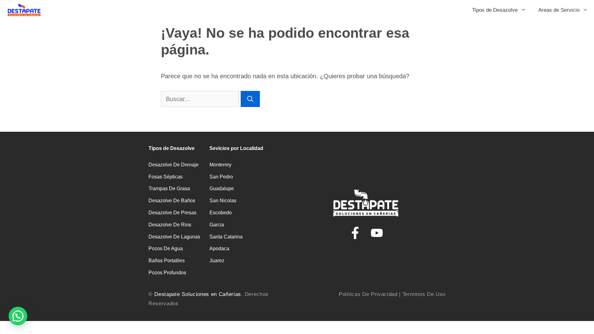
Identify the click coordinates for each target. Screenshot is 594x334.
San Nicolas (222, 200)
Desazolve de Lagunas (174, 236)
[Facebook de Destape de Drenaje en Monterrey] (355, 233)
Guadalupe (221, 188)
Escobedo (220, 212)
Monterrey (220, 164)
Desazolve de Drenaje (173, 164)
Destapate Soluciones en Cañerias (197, 294)
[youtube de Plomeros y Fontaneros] (377, 233)
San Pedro (221, 176)
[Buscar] (250, 99)
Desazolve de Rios (169, 224)
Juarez (216, 260)
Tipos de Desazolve (495, 10)
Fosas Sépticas (165, 176)
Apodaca (219, 248)
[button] (18, 316)
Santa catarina (226, 236)
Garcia (216, 224)
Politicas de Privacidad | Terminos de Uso (392, 294)
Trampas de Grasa (169, 188)
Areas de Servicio (558, 10)
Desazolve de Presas (172, 212)
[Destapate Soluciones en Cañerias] (24, 10)
